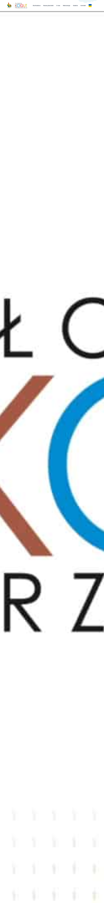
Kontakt (83, 5)
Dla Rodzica (36, 5)
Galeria (75, 5)
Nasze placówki (48, 5)
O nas (58, 5)
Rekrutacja (66, 5)
